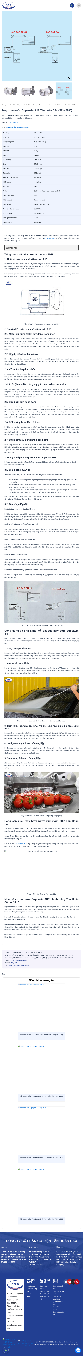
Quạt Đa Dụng (44, 1291)
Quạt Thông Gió (45, 1294)
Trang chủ (5, 105)
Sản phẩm (13, 105)
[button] (69, 47)
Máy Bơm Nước (22, 105)
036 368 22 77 (13, 122)
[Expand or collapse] (76, 248)
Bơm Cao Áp (33, 105)
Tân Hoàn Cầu (49, 238)
